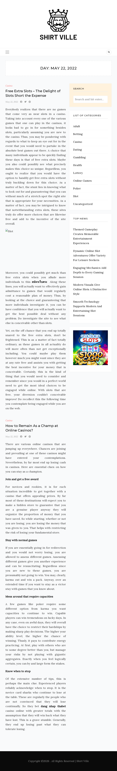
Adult (76, 126)
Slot (75, 196)
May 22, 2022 (11, 101)
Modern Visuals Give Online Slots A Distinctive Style (90, 289)
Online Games (82, 180)
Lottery (78, 173)
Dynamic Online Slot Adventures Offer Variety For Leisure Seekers (89, 255)
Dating (77, 149)
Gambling (79, 157)
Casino (8, 85)
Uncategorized (83, 204)
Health (77, 165)
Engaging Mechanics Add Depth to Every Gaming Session (89, 272)
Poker (77, 188)
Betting (78, 134)
